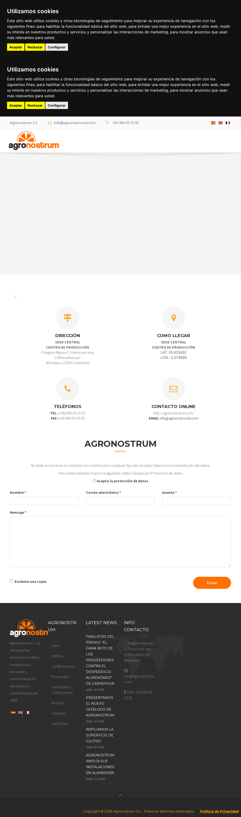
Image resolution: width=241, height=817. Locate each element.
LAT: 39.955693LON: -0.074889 (173, 355)
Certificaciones (63, 666)
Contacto (59, 713)
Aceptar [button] (15, 47)
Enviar (212, 582)
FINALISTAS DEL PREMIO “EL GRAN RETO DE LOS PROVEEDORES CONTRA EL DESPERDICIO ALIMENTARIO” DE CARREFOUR (100, 660)
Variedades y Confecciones (62, 690)
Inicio (56, 645)
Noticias (58, 702)
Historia (57, 656)
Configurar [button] (57, 47)
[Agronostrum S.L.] (34, 140)
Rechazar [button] (35, 47)
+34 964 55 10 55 (125, 123)
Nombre (18, 492)
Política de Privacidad (219, 811)
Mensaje (18, 512)
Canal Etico (60, 723)
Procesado (60, 676)
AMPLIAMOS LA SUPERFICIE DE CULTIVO (99, 735)
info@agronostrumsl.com (75, 123)
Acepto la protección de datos (122, 481)
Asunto (169, 492)
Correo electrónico (103, 492)
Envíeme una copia (30, 581)
